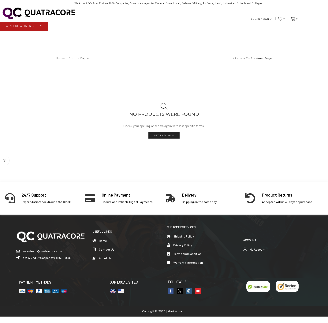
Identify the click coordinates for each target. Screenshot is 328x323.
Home (60, 58)
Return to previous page (253, 58)
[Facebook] (170, 291)
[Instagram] (189, 291)
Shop (72, 58)
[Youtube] (198, 291)
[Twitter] (180, 291)
